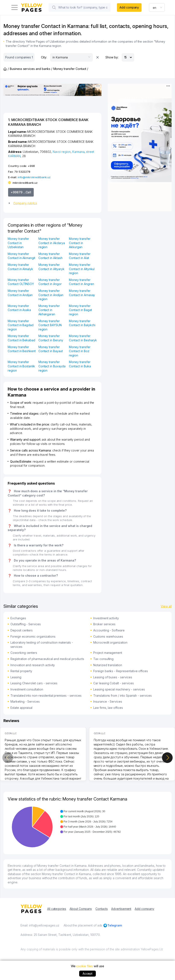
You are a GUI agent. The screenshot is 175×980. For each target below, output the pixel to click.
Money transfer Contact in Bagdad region (21, 325)
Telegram (114, 925)
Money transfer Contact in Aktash (50, 256)
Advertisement (121, 909)
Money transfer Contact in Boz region (79, 351)
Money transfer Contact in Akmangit (21, 256)
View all (166, 606)
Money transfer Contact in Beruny (50, 338)
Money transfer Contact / (70, 69)
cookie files (84, 966)
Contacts (101, 909)
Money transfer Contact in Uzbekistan (18, 243)
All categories (56, 909)
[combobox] (157, 7)
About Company (81, 909)
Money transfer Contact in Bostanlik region (21, 366)
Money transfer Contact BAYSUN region (50, 325)
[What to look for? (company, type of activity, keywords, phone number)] (54, 7)
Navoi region (62, 151)
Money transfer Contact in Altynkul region (82, 269)
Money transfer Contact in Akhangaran (49, 310)
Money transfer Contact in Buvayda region (52, 366)
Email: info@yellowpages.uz (39, 925)
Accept (88, 973)
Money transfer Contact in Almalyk (20, 267)
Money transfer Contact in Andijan (20, 293)
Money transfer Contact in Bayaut (50, 349)
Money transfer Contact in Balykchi (82, 323)
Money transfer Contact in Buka (80, 364)
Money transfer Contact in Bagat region (80, 310)
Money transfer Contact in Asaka (19, 308)
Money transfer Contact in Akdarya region (51, 243)
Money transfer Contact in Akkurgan (79, 243)
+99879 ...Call (21, 192)
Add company (129, 7)
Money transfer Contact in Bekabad (21, 338)
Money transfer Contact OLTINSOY (21, 282)
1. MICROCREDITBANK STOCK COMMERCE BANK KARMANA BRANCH (48, 122)
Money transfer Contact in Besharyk (83, 338)
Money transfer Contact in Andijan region (50, 295)
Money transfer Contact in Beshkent (22, 349)
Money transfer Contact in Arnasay (82, 293)
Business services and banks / (31, 69)
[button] (50, 203)
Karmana (78, 151)
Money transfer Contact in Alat (79, 256)
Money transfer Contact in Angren (81, 282)
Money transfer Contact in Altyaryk (51, 267)
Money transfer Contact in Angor (50, 282)
